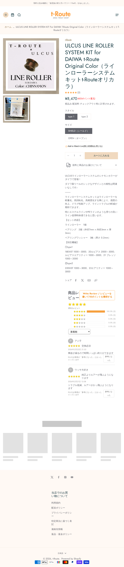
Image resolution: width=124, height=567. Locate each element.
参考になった (108, 358)
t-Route (68, 39)
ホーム (8, 27)
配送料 (76, 103)
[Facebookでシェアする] (75, 280)
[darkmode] (5, 14)
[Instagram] (65, 477)
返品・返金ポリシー (61, 534)
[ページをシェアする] (95, 280)
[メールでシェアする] (89, 280)
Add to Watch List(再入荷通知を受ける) (85, 146)
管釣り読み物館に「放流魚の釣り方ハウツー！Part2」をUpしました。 (62, 3)
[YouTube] (72, 477)
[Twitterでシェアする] (82, 280)
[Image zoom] (31, 66)
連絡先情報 (57, 529)
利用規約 (55, 502)
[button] (101, 155)
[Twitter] (52, 477)
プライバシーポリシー (61, 514)
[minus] (68, 155)
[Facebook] (58, 477)
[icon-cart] (12, 15)
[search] (19, 15)
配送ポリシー (58, 507)
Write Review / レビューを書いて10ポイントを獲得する (97, 295)
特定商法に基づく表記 (61, 523)
